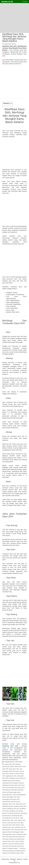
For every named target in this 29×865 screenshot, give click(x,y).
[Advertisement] (14, 18)
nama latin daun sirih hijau (15, 822)
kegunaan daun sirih (8, 804)
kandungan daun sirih (13, 797)
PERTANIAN (18, 762)
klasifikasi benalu (7, 806)
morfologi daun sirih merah (10, 818)
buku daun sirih (14, 769)
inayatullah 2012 (7, 783)
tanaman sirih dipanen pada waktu (13, 853)
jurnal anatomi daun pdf (13, 787)
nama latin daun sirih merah (11, 825)
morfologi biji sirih (16, 815)
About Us (19, 859)
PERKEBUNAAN (9, 762)
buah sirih (5, 769)
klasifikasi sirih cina (13, 808)
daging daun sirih (11, 776)
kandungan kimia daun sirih (10, 799)
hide (11, 103)
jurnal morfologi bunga (9, 792)
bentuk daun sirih (20, 766)
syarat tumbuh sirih (8, 841)
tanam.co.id (7, 1)
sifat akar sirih (18, 829)
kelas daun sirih (20, 804)
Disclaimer (13, 859)
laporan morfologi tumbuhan (11, 813)
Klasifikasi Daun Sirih (10, 746)
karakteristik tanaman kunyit (11, 801)
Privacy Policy (5, 859)
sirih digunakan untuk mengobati (12, 834)
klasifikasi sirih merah (16, 811)
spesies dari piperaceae (16, 839)
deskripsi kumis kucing (16, 778)
